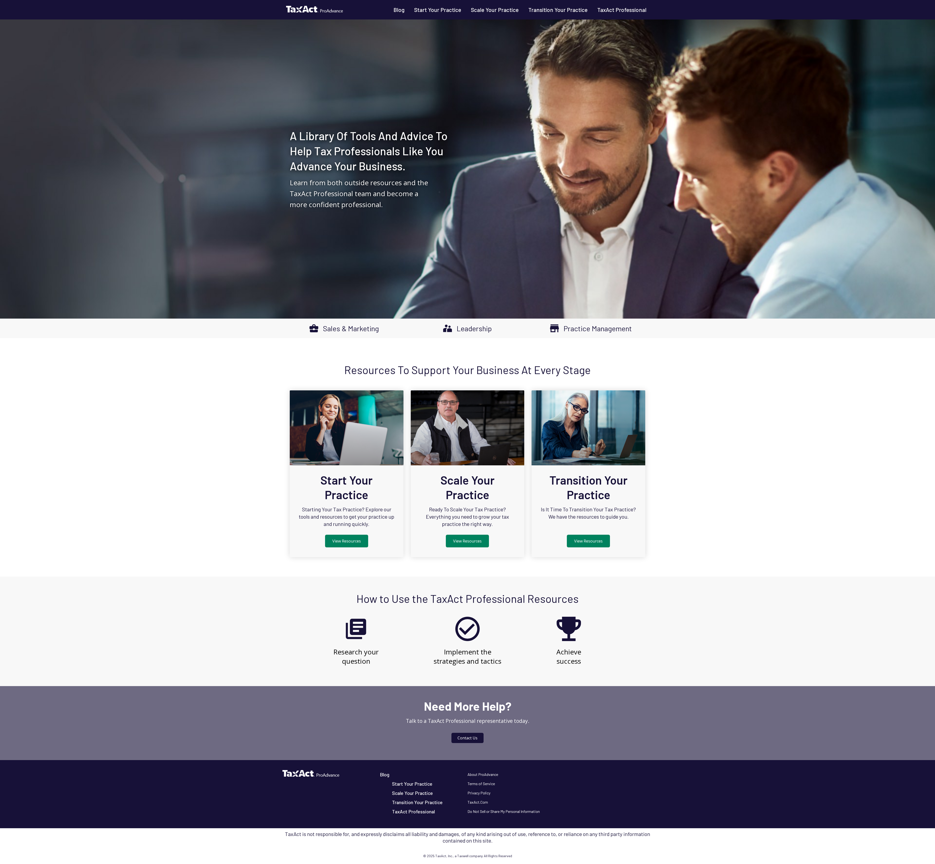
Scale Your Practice (495, 9)
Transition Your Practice (558, 9)
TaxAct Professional (621, 9)
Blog (398, 9)
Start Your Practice (437, 9)
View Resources (346, 541)
